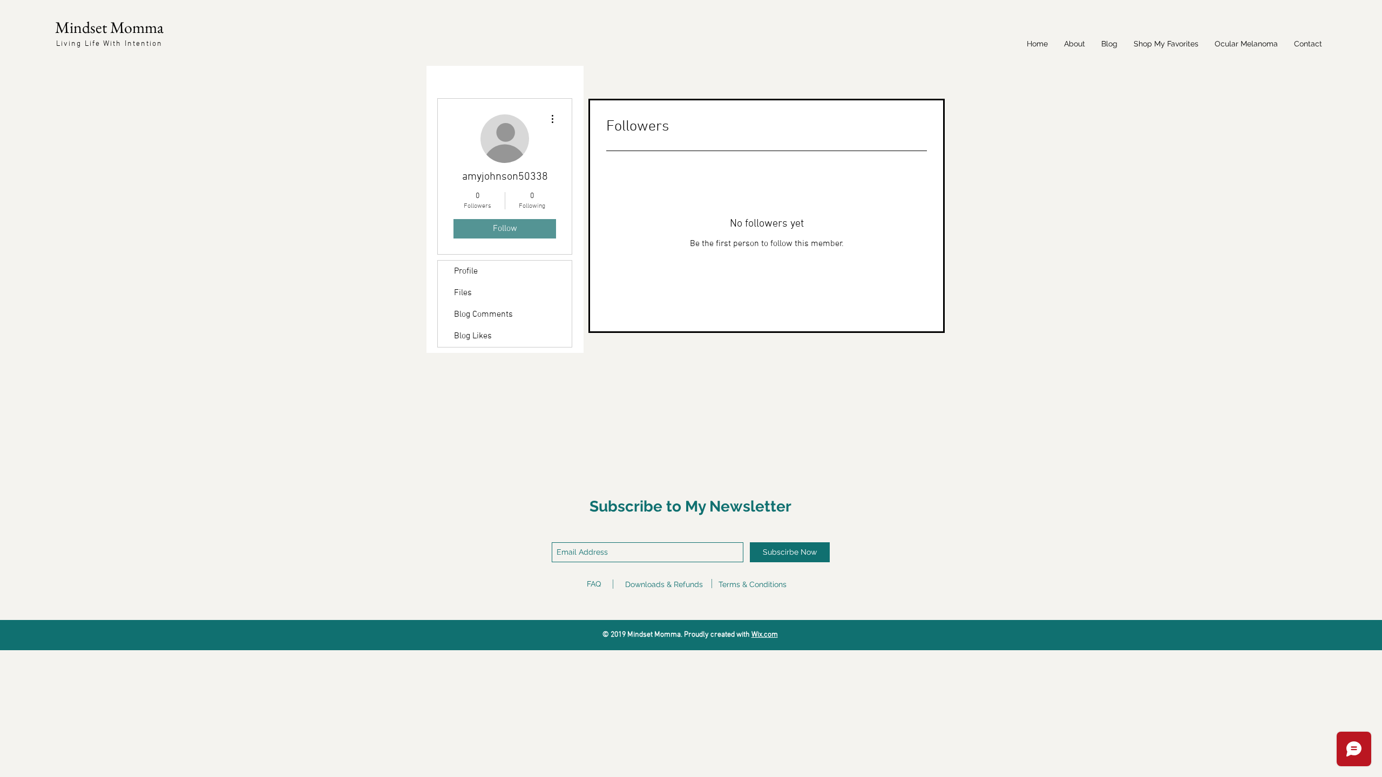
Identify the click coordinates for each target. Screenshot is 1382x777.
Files (463, 293)
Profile (466, 271)
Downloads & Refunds (664, 584)
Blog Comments (483, 314)
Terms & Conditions (753, 584)
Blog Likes (473, 336)
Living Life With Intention (109, 44)
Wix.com (764, 634)
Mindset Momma (109, 27)
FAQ (594, 584)
